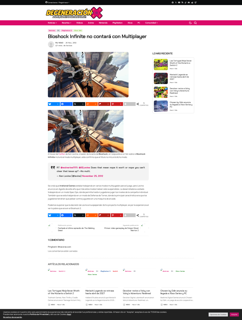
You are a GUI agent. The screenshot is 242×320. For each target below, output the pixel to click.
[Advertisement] (173, 133)
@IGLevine (84, 167)
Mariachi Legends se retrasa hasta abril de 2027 (179, 76)
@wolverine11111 (69, 167)
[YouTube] (179, 2)
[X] (176, 2)
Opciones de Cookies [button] (218, 314)
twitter (62, 154)
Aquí (69, 314)
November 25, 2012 (92, 176)
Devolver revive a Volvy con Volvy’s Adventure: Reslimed (180, 90)
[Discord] (189, 2)
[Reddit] (192, 2)
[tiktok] (185, 2)
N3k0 (61, 43)
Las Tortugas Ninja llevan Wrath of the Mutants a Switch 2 (181, 63)
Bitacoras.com (64, 246)
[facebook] (173, 2)
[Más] (130, 104)
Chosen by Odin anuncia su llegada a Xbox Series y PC (181, 104)
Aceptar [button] (234, 314)
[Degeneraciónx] (74, 12)
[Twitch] (196, 2)
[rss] (182, 2)
